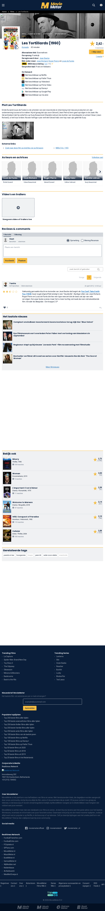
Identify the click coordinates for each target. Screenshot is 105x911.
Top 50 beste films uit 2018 (15, 751)
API (103, 884)
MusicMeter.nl (9, 854)
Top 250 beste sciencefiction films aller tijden (22, 721)
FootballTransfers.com (13, 838)
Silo (57, 660)
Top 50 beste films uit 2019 (15, 754)
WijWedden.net (10, 864)
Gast (11, 239)
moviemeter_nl (73, 828)
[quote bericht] (100, 307)
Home (4, 12)
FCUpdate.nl (9, 844)
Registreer (5, 883)
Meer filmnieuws (52, 367)
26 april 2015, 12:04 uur (93, 286)
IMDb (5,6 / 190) (62, 148)
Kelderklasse (9, 868)
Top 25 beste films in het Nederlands (18, 758)
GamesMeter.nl (10, 861)
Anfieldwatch (9, 871)
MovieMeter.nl (9, 851)
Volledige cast (97, 157)
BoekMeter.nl (9, 858)
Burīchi (59, 670)
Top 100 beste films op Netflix (16, 738)
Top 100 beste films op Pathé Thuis (18, 744)
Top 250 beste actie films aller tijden (18, 731)
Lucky (58, 673)
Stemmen (47, 33)
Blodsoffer (60, 676)
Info (24, 33)
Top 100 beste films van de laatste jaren (20, 734)
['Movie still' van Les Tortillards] (18, 131)
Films (12, 12)
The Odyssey (9, 666)
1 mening (18, 234)
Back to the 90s (10, 680)
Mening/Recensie (91, 240)
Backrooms (8, 676)
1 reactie (99, 56)
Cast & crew (34, 33)
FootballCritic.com (11, 841)
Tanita (12, 283)
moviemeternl (55, 828)
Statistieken (60, 33)
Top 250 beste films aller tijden (16, 718)
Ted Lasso (60, 680)
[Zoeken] (93, 5)
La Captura (8, 656)
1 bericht (7, 234)
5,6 (48, 64)
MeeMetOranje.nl (11, 874)
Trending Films (9, 653)
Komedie (25, 47)
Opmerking (74, 240)
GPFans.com (9, 848)
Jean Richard (42, 61)
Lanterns (60, 656)
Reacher (59, 666)
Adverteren (30, 883)
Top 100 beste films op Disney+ (16, 741)
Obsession (8, 670)
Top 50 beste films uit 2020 (15, 748)
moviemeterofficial (36, 828)
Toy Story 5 (8, 663)
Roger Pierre (54, 61)
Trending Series (61, 653)
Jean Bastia (44, 58)
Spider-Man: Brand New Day (15, 660)
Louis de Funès (68, 61)
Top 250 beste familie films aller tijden (19, 728)
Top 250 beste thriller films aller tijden (19, 724)
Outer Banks (61, 663)
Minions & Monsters (12, 673)
